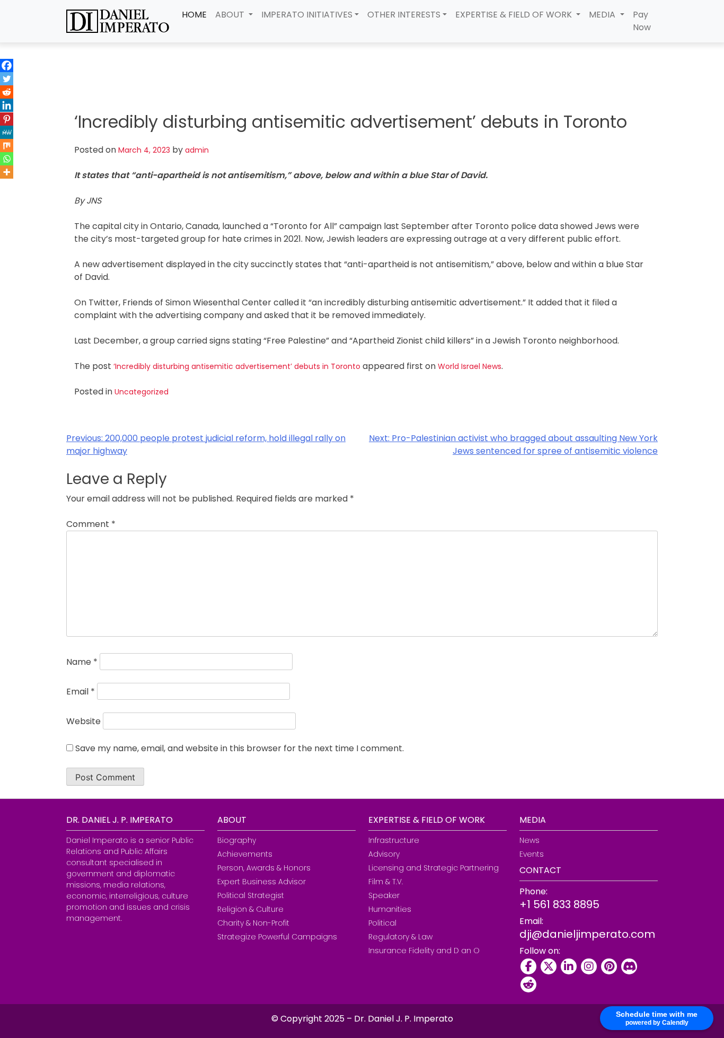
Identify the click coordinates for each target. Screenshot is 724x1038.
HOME (194, 14)
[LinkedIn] (569, 966)
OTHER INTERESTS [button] (403, 14)
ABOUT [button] (230, 14)
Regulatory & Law (400, 936)
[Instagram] (589, 966)
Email (80, 691)
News (529, 840)
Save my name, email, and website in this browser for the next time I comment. (239, 748)
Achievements (244, 854)
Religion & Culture (250, 909)
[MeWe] (6, 132)
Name (82, 662)
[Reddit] (6, 92)
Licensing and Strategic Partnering (433, 868)
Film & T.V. (385, 881)
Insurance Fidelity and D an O (424, 950)
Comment (91, 524)
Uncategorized (141, 391)
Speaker (384, 895)
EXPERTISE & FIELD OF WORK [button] (514, 14)
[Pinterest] (6, 119)
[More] (6, 172)
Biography (236, 840)
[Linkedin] (6, 105)
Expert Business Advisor (261, 881)
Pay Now (642, 20)
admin (197, 150)
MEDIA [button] (603, 14)
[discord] (629, 966)
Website (83, 721)
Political (382, 923)
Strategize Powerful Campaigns (277, 936)
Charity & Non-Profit (253, 923)
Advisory (384, 854)
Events (531, 854)
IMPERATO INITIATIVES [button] (306, 14)
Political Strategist (250, 895)
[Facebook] (6, 65)
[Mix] (6, 145)
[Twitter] (6, 78)
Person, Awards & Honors (264, 868)
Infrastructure (393, 840)
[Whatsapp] (6, 158)
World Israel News (469, 366)
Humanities (389, 909)
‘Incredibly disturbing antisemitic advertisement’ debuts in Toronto (236, 366)
